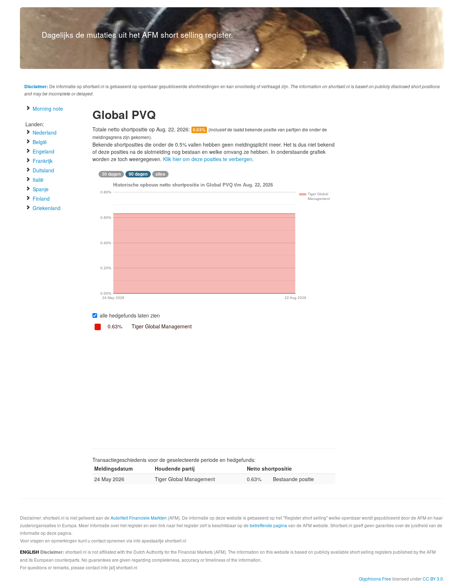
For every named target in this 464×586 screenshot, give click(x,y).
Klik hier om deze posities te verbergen (207, 159)
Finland (40, 198)
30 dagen (111, 174)
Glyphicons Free (375, 578)
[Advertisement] (213, 390)
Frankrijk (42, 160)
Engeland (42, 151)
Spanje (40, 189)
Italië (37, 179)
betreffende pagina (268, 525)
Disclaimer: (36, 86)
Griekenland (46, 208)
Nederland (44, 132)
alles (160, 174)
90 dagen (138, 174)
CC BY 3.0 (433, 578)
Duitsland (42, 170)
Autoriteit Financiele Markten (139, 518)
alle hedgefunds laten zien (130, 315)
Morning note (47, 108)
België (39, 142)
